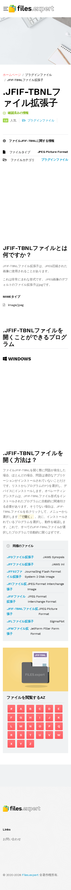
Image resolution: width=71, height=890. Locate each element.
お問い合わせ (12, 839)
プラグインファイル (38, 75)
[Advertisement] (35, 205)
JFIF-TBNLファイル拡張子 (25, 80)
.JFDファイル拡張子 (20, 557)
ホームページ (12, 75)
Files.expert (30, 875)
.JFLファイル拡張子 (20, 621)
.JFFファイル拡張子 (20, 564)
